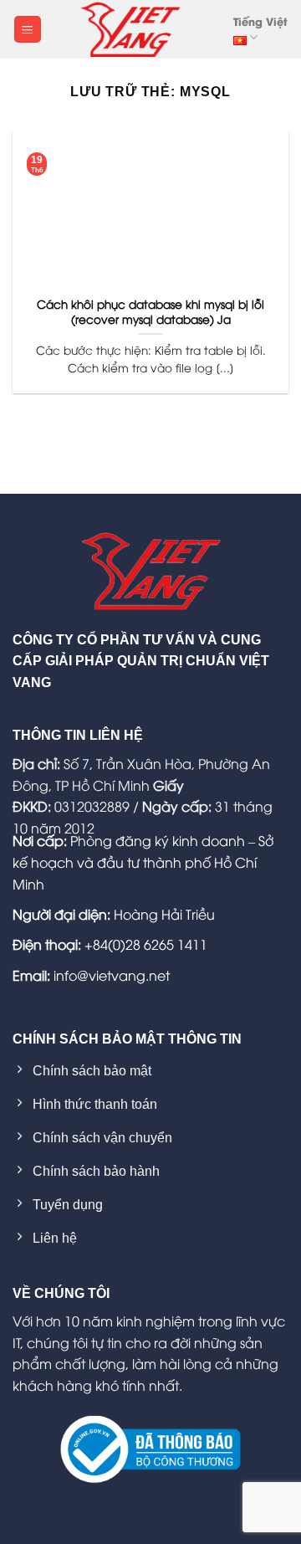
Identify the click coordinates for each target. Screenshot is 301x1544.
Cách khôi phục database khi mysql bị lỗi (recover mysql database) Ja (150, 311)
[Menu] (27, 30)
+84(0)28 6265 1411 (145, 944)
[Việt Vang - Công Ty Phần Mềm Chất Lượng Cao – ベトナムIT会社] (130, 29)
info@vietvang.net (112, 975)
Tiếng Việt (260, 20)
